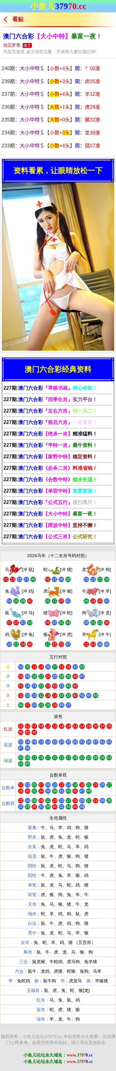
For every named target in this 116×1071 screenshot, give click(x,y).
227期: (50, 388)
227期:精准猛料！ (50, 433)
